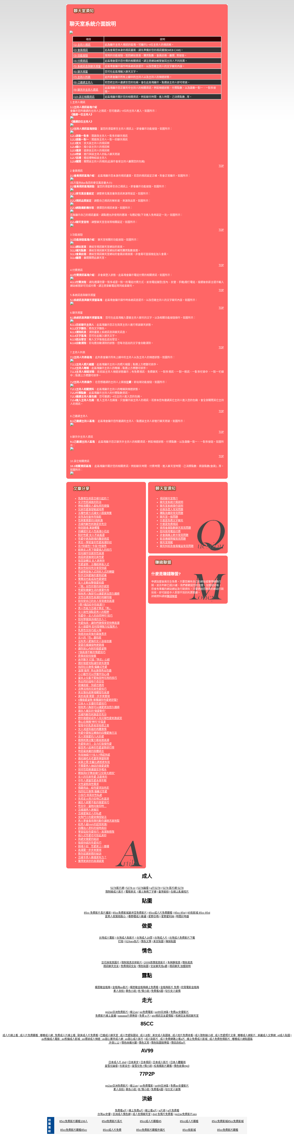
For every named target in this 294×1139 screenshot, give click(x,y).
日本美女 (133, 1062)
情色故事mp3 (181, 1065)
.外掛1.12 (113, 1042)
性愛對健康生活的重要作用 (93, 590)
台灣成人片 (160, 937)
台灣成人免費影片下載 (182, 937)
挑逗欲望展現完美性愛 (91, 557)
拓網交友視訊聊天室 (187, 1015)
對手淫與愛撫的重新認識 (92, 575)
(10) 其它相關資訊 (84, 96)
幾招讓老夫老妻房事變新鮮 (93, 758)
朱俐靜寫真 (173, 962)
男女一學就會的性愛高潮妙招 (95, 542)
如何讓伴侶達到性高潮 (91, 553)
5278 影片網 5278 (173, 888)
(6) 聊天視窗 (81, 71)
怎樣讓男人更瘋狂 (88, 809)
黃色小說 (131, 991)
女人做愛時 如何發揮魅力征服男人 (98, 626)
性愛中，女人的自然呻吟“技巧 (95, 615)
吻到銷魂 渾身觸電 (88, 527)
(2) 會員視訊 (81, 50)
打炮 (120, 941)
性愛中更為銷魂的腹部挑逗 (93, 538)
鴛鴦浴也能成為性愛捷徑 (92, 579)
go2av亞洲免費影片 (116, 1012)
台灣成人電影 (107, 937)
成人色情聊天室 (142, 1114)
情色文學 (146, 941)
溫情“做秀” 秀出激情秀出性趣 (94, 670)
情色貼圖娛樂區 (160, 1042)
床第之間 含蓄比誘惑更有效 (94, 762)
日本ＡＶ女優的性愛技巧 (92, 703)
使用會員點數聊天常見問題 (175, 527)
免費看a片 (121, 1110)
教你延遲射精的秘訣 (89, 853)
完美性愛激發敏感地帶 (91, 509)
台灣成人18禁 (144, 937)
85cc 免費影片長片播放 (97, 912)
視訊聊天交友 (111, 966)
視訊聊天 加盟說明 (180, 966)
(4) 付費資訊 (81, 60)
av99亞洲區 (162, 1012)
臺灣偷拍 (163, 891)
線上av (134, 1012)
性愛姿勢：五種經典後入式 (93, 564)
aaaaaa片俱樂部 (127, 1015)
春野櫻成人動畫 (137, 916)
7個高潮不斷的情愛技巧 (91, 652)
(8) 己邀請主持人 (83, 82)
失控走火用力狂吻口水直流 (93, 798)
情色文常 (144, 1042)
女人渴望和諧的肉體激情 (92, 729)
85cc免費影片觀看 (227, 1129)
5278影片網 (117, 888)
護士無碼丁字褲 (147, 891)
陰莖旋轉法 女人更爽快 (91, 560)
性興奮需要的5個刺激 (90, 520)
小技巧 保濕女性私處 (90, 795)
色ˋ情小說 (144, 991)
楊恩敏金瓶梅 (102, 987)
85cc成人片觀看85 (150, 1121)
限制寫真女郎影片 (131, 962)
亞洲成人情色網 (122, 1114)
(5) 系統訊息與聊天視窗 (87, 66)
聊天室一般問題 (169, 516)
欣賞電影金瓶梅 (190, 987)
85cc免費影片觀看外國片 (150, 1129)
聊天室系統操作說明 (171, 505)
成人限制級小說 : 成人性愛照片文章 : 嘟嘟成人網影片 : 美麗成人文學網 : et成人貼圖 (242, 1035)
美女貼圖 (158, 941)
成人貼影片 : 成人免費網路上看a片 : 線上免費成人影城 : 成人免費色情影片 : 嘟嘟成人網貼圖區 (199, 1039)
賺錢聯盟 (172, 596)
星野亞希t (153, 916)
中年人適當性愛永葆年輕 (92, 780)
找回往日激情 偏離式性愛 (92, 666)
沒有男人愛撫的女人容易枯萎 (95, 641)
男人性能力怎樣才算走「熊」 (95, 608)
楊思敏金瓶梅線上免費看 (144, 987)
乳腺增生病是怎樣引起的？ (93, 498)
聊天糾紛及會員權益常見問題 (176, 546)
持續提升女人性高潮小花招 (93, 531)
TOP (221, 165)
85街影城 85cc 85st (198, 912)
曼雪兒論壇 (111, 1065)
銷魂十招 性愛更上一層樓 (93, 846)
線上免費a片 (136, 1110)
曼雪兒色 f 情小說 (142, 1065)
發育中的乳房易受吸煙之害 (93, 725)
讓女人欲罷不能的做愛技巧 (93, 802)
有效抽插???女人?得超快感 (94, 754)
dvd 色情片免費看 (163, 1114)
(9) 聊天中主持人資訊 (86, 89)
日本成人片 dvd (117, 1062)
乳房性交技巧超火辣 (89, 630)
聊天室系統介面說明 (171, 502)
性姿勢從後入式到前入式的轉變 (96, 571)
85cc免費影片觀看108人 (73, 1121)
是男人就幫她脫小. (115, 916)
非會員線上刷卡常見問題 (174, 535)
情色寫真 (187, 962)
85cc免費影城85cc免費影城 (228, 1121)
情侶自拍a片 (178, 1042)
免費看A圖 (157, 991)
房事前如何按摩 (87, 656)
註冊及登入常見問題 (171, 509)
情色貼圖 (143, 966)
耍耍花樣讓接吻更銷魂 (91, 645)
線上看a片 (151, 1110)
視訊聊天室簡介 (169, 498)
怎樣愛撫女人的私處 (89, 813)
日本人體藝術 (178, 1062)
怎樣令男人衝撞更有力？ (92, 857)
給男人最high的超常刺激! (92, 824)
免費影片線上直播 (105, 1015)
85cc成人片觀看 (189, 1121)
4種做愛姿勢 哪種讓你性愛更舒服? (98, 699)
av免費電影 (146, 1012)
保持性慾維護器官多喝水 (92, 769)
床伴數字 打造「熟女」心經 (94, 659)
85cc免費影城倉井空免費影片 (130, 912)
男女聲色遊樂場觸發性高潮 (93, 692)
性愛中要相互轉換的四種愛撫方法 (97, 732)
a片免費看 (173, 1110)
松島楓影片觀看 (163, 1065)
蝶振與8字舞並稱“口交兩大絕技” (96, 773)
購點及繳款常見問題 (171, 513)
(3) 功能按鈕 (81, 55)
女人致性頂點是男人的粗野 (93, 612)
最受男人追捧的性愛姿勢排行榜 (96, 747)
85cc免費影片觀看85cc (73, 1129)
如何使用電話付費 (170, 531)
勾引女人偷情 (173, 991)
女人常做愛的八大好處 (91, 736)
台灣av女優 (104, 1114)
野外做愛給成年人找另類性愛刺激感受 (100, 718)
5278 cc (130, 888)
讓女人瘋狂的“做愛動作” (92, 710)
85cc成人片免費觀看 (160, 912)
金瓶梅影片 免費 (169, 987)
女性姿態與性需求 (88, 784)
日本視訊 (146, 1062)
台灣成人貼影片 (125, 937)
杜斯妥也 (125, 1065)
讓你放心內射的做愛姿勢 (92, 648)
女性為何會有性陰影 (89, 516)
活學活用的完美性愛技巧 (92, 688)
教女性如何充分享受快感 (92, 568)
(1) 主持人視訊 (82, 44)
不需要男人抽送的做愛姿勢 (93, 765)
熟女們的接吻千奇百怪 (91, 681)
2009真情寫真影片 (155, 962)
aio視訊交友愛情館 (162, 1015)
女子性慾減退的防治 (89, 502)
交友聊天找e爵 (158, 966)
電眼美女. (130, 891)
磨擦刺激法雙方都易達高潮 (93, 740)
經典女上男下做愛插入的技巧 (95, 549)
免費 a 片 (144, 1015)
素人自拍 (118, 991)
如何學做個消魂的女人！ (92, 619)
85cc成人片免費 (112, 1129)
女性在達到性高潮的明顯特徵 (95, 597)
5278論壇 (143, 888)
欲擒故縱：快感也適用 (91, 685)
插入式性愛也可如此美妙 (92, 835)
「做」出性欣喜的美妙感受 (93, 586)
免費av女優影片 (179, 1012)
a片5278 (155, 888)
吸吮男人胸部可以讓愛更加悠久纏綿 (98, 593)
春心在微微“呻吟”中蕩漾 (92, 721)
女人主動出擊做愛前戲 (91, 582)
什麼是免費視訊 (169, 524)
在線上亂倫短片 (180, 891)
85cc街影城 (189, 1129)
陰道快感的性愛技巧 (89, 842)
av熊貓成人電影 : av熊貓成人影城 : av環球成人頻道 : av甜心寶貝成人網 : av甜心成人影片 (92, 1039)
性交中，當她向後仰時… (92, 806)
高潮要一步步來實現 (89, 850)
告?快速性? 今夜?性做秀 (92, 546)
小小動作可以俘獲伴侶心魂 (93, 674)
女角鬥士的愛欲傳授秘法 (92, 817)
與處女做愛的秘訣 (88, 839)
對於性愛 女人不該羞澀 (91, 535)
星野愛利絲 (167, 916)
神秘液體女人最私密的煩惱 (93, 505)
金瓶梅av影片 (120, 987)
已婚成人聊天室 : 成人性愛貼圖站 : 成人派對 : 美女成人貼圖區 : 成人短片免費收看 (146, 1035)
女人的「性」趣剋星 (89, 637)
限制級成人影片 (114, 891)
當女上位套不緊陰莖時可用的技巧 (97, 677)
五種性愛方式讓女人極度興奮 (95, 513)
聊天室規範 (166, 542)
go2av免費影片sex (186, 1114)
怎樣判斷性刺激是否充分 (92, 524)
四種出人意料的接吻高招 (92, 828)
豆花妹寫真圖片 (110, 962)
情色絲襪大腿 (129, 1042)
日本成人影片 (160, 1062)
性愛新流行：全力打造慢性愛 (95, 743)
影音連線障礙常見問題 (173, 538)
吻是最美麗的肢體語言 (91, 751)
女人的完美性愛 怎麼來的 (92, 776)
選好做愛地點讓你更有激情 (93, 663)
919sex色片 (132, 941)
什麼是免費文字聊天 (171, 520)
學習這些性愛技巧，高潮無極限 (96, 831)
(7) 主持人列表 (82, 77)
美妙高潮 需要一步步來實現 (94, 696)
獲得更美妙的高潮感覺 (91, 861)
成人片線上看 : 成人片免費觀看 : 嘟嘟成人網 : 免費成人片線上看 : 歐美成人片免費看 (50, 1035)
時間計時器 (182, 916)
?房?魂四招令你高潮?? (91, 604)
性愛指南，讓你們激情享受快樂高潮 (98, 623)
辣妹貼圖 (171, 941)
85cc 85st (180, 912)
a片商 (162, 1110)
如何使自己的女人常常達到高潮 (96, 601)
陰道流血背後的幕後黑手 (92, 634)
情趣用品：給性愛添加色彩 (93, 787)
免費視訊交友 (128, 966)
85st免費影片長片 (112, 1121)
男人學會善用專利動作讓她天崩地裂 (98, 820)
